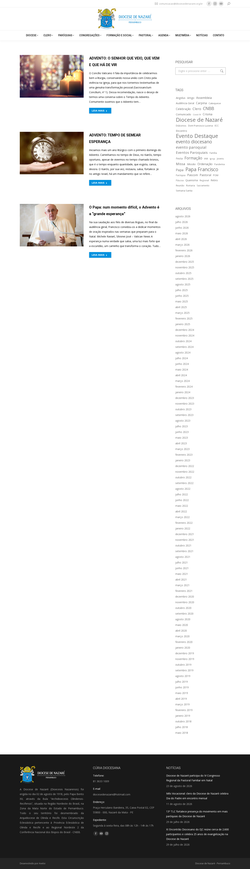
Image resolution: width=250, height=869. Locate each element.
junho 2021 (182, 568)
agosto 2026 (182, 216)
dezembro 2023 (184, 398)
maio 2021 (181, 574)
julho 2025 (181, 290)
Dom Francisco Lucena (200, 125)
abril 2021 (181, 579)
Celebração (183, 109)
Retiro (214, 180)
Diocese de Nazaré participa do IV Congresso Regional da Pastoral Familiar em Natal (193, 778)
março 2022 (182, 517)
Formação (193, 158)
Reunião (180, 185)
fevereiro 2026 (184, 250)
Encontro (181, 131)
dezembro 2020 (184, 596)
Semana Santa (184, 190)
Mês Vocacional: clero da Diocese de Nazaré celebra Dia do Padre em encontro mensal (197, 796)
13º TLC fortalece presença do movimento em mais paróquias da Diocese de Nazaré (197, 814)
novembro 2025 (184, 267)
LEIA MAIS (98, 110)
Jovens (220, 158)
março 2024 (182, 381)
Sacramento (203, 185)
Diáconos (181, 125)
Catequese (215, 103)
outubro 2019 (183, 664)
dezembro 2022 (184, 466)
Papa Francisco (201, 169)
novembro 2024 (184, 335)
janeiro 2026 (182, 256)
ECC (217, 125)
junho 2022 (182, 500)
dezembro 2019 (184, 653)
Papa (180, 170)
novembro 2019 (184, 659)
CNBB (208, 108)
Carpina (201, 103)
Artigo (190, 98)
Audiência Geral (185, 103)
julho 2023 (181, 426)
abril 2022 (181, 511)
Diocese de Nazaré (199, 119)
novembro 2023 (184, 403)
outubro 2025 (183, 273)
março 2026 (182, 244)
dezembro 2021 (184, 534)
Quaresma (191, 180)
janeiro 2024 (182, 392)
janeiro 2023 (182, 460)
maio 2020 (181, 625)
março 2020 (182, 636)
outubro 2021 (183, 545)
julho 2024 (181, 358)
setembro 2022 (184, 483)
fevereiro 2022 (184, 522)
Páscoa (180, 180)
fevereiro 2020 (184, 642)
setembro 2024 (184, 347)
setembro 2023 (184, 415)
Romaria (190, 185)
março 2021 (182, 585)
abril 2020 (181, 630)
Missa (180, 163)
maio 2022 (181, 505)
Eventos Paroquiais (192, 152)
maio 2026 (181, 233)
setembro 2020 (184, 613)
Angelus (180, 98)
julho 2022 (181, 494)
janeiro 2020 (182, 647)
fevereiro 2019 (184, 710)
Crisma (207, 114)
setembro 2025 (184, 278)
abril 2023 (181, 443)
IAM (206, 158)
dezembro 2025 (184, 261)
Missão (191, 164)
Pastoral (205, 175)
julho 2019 (181, 681)
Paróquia (180, 175)
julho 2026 (181, 222)
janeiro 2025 (182, 324)
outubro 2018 (183, 721)
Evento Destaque (197, 135)
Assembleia (204, 98)
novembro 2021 (184, 540)
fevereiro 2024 (184, 386)
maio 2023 (181, 437)
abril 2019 (181, 698)
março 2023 (182, 449)
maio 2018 (181, 732)
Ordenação (204, 164)
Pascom (192, 175)
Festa (179, 158)
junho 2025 (182, 295)
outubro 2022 (183, 477)
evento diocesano (194, 141)
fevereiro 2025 (184, 318)
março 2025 (182, 313)
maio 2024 (181, 369)
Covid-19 (197, 114)
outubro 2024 (183, 341)
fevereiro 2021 (184, 591)
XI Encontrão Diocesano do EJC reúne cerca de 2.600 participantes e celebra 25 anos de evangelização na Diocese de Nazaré (197, 834)
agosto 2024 (182, 352)
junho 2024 (182, 364)
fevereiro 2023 (184, 454)
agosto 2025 (182, 284)
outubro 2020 (183, 608)
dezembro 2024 (184, 330)
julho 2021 (181, 562)
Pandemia (219, 164)
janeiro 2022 (182, 528)
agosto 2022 (182, 488)
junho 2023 (182, 432)
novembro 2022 (184, 471)
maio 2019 (181, 693)
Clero (197, 108)
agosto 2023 (182, 420)
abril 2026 (181, 239)
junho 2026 (182, 227)
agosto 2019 (182, 676)
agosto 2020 (182, 619)
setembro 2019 (184, 670)
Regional (204, 180)
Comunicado (183, 114)
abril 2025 (181, 307)
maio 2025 (181, 301)
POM (215, 175)
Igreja (212, 158)
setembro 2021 (184, 551)
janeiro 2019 (182, 715)
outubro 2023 (183, 409)
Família (213, 152)
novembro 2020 (184, 602)
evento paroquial (191, 147)
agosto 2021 (182, 557)
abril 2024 (181, 375)
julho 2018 (181, 727)
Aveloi (42, 863)
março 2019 (182, 704)
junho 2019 (182, 687)
